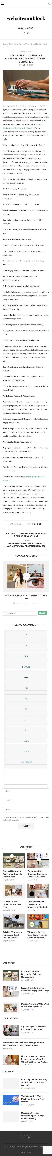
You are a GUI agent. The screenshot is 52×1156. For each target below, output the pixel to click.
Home (5, 44)
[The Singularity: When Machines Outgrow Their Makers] (11, 1100)
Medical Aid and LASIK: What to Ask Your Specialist (35, 1005)
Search (42, 613)
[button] (5, 582)
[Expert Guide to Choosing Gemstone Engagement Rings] (38, 860)
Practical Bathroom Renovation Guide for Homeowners (13, 874)
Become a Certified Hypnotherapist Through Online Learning (32, 1116)
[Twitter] (28, 33)
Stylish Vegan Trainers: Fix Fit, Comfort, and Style (33, 1027)
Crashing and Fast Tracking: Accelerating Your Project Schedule (34, 1082)
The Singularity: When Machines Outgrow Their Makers (32, 1099)
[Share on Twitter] (35, 524)
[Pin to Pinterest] (37, 524)
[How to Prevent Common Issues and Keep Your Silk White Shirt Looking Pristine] (11, 1060)
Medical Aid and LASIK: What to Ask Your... (12, 904)
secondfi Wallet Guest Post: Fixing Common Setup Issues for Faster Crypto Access (23, 1043)
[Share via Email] (40, 524)
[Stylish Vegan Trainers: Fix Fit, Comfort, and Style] (11, 1030)
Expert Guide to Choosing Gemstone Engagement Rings (37, 874)
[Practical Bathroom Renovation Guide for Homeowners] (14, 860)
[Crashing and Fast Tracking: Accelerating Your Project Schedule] (11, 1083)
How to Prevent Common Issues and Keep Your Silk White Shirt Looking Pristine (34, 1059)
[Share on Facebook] (32, 524)
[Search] (49, 4)
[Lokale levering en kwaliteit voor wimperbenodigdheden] (38, 891)
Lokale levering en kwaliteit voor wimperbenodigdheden (38, 904)
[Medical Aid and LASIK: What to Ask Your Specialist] (26, 576)
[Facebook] (24, 33)
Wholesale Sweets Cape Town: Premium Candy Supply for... (37, 935)
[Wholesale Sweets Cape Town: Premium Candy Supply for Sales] (38, 921)
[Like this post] (29, 524)
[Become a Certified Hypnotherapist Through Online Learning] (11, 1116)
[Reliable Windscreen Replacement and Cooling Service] (14, 921)
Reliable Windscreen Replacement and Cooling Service (12, 935)
